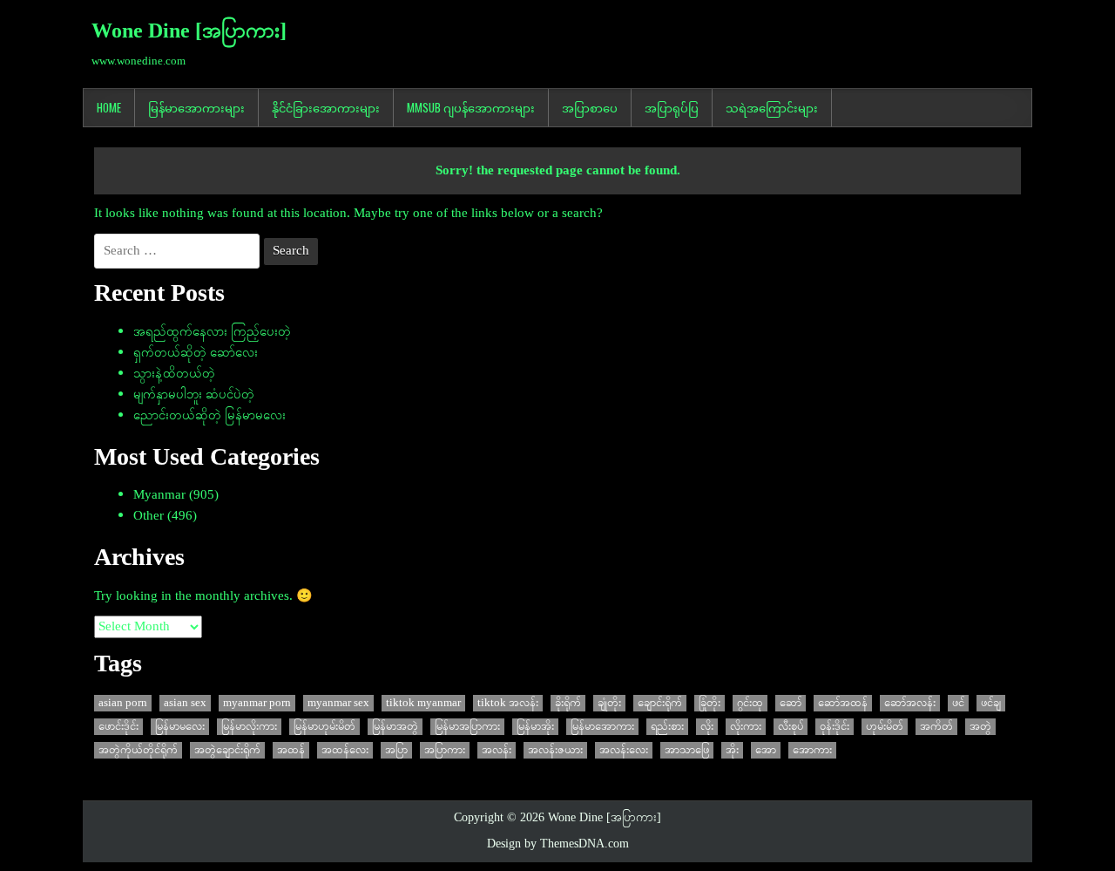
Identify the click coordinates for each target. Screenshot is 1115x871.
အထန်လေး (344, 750)
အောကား (812, 750)
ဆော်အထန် (843, 703)
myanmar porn (257, 703)
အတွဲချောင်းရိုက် (227, 750)
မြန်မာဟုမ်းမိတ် (324, 726)
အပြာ (396, 750)
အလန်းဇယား (555, 750)
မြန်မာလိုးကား (249, 726)
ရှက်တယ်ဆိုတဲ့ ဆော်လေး (195, 353)
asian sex (185, 703)
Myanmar (159, 495)
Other (148, 516)
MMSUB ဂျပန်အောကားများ (471, 107)
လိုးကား (745, 726)
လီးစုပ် (790, 726)
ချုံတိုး (609, 703)
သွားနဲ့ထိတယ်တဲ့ (174, 374)
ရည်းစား (667, 726)
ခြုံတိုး (709, 703)
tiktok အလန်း (507, 703)
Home (109, 107)
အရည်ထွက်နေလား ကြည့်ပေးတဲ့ (212, 332)
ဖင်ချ (991, 703)
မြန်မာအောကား (602, 726)
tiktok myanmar (423, 703)
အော (765, 750)
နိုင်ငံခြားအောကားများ (326, 107)
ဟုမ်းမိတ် (884, 726)
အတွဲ (980, 726)
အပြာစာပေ (590, 107)
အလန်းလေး (623, 750)
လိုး (706, 726)
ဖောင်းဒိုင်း (118, 726)
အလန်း (496, 750)
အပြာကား (444, 750)
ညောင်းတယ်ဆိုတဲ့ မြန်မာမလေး (209, 415)
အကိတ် (936, 726)
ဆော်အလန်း (910, 703)
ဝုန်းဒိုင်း (834, 726)
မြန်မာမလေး (180, 726)
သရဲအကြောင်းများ (772, 107)
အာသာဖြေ (687, 750)
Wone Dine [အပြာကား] (189, 32)
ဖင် (958, 703)
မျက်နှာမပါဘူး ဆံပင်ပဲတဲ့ (193, 395)
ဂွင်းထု (750, 703)
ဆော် (790, 703)
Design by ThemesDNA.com (558, 844)
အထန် (291, 750)
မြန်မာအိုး (535, 726)
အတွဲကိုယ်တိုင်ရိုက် (138, 750)
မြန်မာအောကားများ (196, 107)
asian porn (122, 703)
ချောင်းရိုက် (660, 703)
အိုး (732, 750)
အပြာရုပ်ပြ (672, 107)
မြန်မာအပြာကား (467, 726)
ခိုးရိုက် (568, 703)
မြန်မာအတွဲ (395, 726)
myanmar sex (338, 703)
